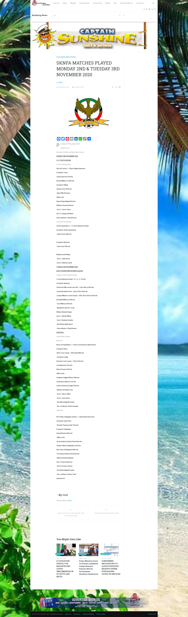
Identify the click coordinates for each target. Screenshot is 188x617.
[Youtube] (150, 9)
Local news (60, 57)
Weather (73, 3)
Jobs (115, 3)
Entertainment (85, 3)
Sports (73, 57)
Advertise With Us (126, 3)
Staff (60, 82)
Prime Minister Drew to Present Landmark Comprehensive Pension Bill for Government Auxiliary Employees (88, 567)
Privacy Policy (101, 614)
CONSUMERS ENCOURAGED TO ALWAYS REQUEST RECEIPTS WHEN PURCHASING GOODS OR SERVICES (111, 567)
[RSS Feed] (152, 9)
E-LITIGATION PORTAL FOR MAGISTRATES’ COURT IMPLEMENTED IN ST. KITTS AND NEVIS (64, 569)
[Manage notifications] (5, 612)
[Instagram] (155, 9)
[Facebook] (144, 9)
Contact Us (140, 3)
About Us (56, 3)
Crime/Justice (97, 3)
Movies (107, 3)
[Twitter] (147, 9)
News (65, 3)
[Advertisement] (96, 528)
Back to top (152, 614)
